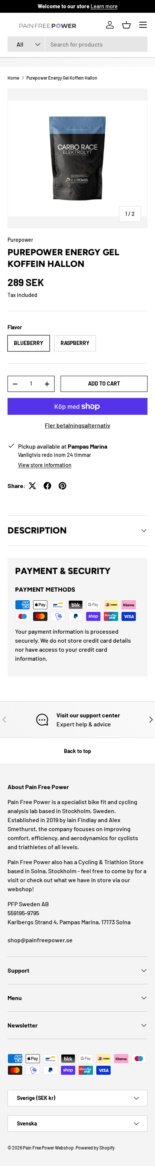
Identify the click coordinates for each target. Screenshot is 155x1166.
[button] (126, 25)
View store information (44, 465)
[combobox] (77, 44)
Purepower (20, 240)
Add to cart (104, 383)
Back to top (77, 751)
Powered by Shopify (95, 1147)
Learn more (104, 6)
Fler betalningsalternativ (77, 425)
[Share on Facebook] (47, 485)
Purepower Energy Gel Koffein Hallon (61, 77)
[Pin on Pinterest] (62, 485)
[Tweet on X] (32, 485)
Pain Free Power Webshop (48, 1147)
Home (13, 77)
